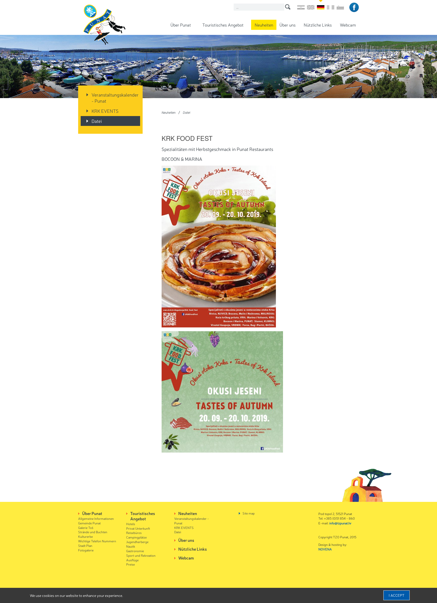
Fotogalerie (86, 550)
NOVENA (325, 549)
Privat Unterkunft (138, 528)
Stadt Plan (85, 545)
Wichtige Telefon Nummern (97, 541)
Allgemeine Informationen (96, 518)
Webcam (348, 25)
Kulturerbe (85, 536)
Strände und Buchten (92, 532)
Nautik (130, 546)
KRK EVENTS (105, 111)
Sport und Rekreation (141, 555)
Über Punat (180, 25)
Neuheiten (264, 25)
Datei (97, 121)
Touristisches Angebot (223, 25)
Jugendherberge (137, 542)
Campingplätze (136, 537)
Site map (249, 513)
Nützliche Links (318, 25)
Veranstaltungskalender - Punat (115, 98)
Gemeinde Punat (89, 523)
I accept (396, 595)
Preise (130, 564)
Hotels (130, 524)
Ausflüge (132, 560)
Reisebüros (134, 532)
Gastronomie (135, 551)
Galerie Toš (85, 527)
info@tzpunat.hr (340, 523)
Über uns (287, 25)
